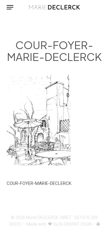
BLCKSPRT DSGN (75, 224)
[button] (10, 7)
